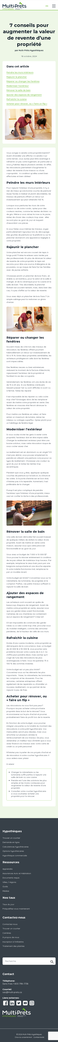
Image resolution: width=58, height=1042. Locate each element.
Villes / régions (9, 882)
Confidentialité (39, 1037)
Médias (6, 891)
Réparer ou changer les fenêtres (22, 81)
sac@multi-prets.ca (12, 992)
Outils (5, 886)
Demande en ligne (11, 842)
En (47, 6)
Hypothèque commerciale (15, 855)
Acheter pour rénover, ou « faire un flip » (26, 103)
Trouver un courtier (11, 838)
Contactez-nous (10, 924)
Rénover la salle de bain (18, 90)
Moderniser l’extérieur (17, 86)
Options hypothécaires (13, 851)
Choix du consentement (23, 1037)
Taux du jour (8, 904)
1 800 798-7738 (20, 983)
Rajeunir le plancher (16, 77)
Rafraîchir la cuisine (16, 99)
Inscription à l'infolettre (13, 942)
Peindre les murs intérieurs (19, 72)
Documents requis (11, 878)
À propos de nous (11, 937)
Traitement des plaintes (13, 946)
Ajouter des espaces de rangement (24, 95)
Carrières (7, 933)
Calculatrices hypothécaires (16, 847)
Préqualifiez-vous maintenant (16, 909)
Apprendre (7, 869)
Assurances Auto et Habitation (17, 873)
